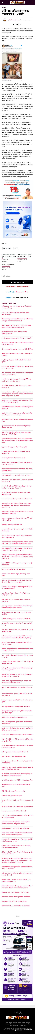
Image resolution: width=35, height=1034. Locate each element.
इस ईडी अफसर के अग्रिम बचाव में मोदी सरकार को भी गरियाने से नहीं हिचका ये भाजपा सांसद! (24, 256)
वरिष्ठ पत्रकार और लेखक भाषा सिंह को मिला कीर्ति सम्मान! (16, 706)
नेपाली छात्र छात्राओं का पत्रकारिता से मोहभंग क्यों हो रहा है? (16, 338)
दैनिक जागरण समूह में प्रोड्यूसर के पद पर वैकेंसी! (13, 569)
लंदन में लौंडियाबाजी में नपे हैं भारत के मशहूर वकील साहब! (15, 828)
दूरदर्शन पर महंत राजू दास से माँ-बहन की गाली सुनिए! (14, 447)
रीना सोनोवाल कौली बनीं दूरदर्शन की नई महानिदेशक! (14, 901)
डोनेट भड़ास (28, 1022)
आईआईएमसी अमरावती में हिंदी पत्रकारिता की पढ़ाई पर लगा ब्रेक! (17, 806)
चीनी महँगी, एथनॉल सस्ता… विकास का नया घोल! (13, 791)
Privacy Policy (22, 1025)
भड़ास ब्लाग (15, 1022)
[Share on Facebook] (13, 24)
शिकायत (7, 1024)
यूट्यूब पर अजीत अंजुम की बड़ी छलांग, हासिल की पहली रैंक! (16, 618)
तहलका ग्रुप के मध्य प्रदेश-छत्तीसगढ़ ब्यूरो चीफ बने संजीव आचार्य (17, 734)
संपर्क (15, 1024)
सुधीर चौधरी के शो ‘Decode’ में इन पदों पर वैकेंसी (14, 756)
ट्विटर (23, 1022)
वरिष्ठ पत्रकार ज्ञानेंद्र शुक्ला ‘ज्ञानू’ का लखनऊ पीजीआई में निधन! (17, 349)
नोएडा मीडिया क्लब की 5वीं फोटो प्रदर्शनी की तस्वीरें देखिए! (16, 897)
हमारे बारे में (19, 1024)
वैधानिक (11, 1024)
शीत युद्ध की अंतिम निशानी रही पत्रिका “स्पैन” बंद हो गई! (15, 892)
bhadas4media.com (14, 20)
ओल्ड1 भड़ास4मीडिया (14, 1025)
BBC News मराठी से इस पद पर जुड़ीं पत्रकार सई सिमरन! (16, 475)
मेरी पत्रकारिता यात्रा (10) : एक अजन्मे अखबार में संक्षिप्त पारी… (17, 499)
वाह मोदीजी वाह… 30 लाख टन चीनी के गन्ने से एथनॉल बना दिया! (17, 780)
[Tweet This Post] (17, 24)
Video (10, 1022)
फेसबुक (19, 1022)
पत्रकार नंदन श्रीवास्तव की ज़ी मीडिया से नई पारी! (14, 811)
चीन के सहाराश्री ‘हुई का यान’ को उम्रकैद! (12, 795)
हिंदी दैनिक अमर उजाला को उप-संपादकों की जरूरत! (14, 717)
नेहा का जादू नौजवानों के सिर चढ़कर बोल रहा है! (13, 458)
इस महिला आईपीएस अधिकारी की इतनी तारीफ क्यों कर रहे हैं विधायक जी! (9, 256)
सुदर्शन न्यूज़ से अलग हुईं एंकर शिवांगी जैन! (12, 524)
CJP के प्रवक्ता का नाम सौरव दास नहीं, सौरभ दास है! (15, 752)
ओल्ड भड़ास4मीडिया (26, 1024)
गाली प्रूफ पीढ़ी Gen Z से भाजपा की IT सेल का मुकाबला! (16, 906)
